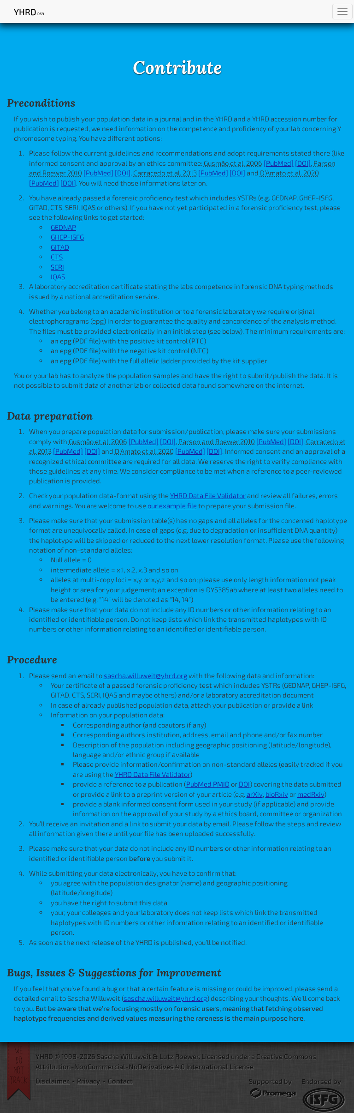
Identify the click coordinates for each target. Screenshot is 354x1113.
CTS (57, 257)
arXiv (255, 794)
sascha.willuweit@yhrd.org (145, 675)
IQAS (58, 276)
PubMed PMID (208, 784)
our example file (172, 505)
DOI (244, 784)
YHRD (29, 11)
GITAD (60, 247)
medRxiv (310, 794)
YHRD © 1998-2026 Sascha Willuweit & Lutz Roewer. (117, 1056)
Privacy (88, 1081)
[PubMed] (279, 163)
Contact (120, 1081)
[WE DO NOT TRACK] (21, 1071)
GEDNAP (63, 227)
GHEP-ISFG (67, 237)
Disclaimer (52, 1081)
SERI (57, 267)
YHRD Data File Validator (208, 495)
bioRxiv (277, 794)
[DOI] (303, 163)
